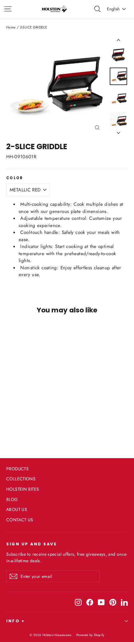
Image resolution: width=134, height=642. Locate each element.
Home (11, 27)
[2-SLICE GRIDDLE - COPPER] (16, 420)
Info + (15, 621)
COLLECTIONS (21, 479)
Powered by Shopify (90, 635)
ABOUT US (16, 509)
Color (14, 178)
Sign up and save (31, 543)
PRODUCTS (17, 469)
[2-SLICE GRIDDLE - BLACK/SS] (23, 420)
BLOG (12, 499)
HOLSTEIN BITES (22, 489)
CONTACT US (19, 520)
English (113, 9)
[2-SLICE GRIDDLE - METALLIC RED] (9, 420)
